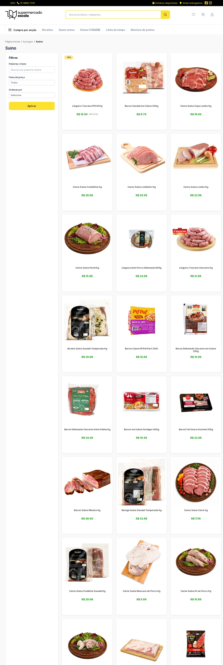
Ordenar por (15, 89)
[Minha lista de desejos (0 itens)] (193, 14)
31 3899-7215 (27, 3)
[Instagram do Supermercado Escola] (210, 3)
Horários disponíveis (166, 3)
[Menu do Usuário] (212, 14)
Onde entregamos (192, 3)
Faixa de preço (17, 77)
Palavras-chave (17, 63)
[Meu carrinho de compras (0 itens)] (203, 14)
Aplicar (32, 105)
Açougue (28, 41)
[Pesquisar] (165, 14)
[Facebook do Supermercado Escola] (206, 3)
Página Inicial (12, 41)
